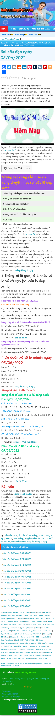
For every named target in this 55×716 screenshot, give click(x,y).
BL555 (17, 640)
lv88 (42, 618)
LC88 (3, 621)
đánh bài (39, 621)
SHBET (37, 637)
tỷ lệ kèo (10, 655)
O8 (18, 618)
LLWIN (22, 618)
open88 (9, 618)
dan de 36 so (25, 535)
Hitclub (28, 612)
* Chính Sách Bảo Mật (10, 696)
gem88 (3, 631)
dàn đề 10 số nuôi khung (25, 441)
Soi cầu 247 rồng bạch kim (25, 672)
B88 (2, 637)
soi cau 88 (5, 541)
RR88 (13, 618)
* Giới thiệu (6, 691)
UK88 (13, 631)
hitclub (34, 625)
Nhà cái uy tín (14, 637)
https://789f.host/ (35, 655)
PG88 (45, 658)
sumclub (45, 631)
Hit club (9, 658)
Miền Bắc (6, 34)
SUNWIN (24, 631)
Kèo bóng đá (47, 634)
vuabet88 (4, 615)
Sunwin (41, 615)
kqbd (12, 628)
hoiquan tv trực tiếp (6, 649)
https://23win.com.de (35, 631)
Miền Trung (19, 34)
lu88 (19, 658)
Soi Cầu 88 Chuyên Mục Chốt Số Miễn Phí (25, 43)
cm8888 (3, 655)
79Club (16, 621)
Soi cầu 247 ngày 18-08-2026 (17, 582)
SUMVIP (10, 621)
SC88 (32, 637)
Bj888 (35, 615)
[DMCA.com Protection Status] (27, 712)
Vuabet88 (15, 612)
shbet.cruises (48, 652)
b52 (44, 621)
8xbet (15, 646)
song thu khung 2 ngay (37, 541)
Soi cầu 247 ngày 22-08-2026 (17, 558)
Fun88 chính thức (29, 640)
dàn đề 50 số (21, 481)
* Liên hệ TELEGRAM (10, 694)
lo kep (34, 535)
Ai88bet (4, 612)
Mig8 (10, 612)
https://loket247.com (9, 38)
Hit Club (22, 612)
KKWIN (49, 655)
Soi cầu (12, 28)
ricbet (43, 628)
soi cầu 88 (31, 234)
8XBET (15, 655)
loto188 (25, 646)
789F (14, 649)
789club (33, 621)
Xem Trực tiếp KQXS (41, 28)
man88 (28, 658)
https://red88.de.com (7, 634)
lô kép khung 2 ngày (24, 270)
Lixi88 (38, 652)
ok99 (20, 615)
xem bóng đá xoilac (19, 652)
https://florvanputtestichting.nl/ (10, 643)
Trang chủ (4, 43)
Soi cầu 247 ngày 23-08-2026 (17, 553)
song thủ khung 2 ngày (25, 386)
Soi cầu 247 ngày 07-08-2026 (17, 606)
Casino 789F (30, 649)
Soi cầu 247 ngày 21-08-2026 (17, 564)
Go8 (42, 652)
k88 (23, 658)
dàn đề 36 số (21, 337)
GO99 (3, 618)
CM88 (32, 618)
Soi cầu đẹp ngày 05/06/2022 (16, 54)
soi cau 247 (47, 538)
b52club (17, 628)
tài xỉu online (46, 625)
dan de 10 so (11, 535)
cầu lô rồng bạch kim (23, 493)
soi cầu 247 (10, 150)
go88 (22, 628)
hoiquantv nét (33, 646)
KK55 (22, 640)
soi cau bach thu (18, 541)
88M (31, 615)
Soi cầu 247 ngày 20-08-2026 (17, 570)
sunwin (27, 621)
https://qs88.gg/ (13, 615)
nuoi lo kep (18, 538)
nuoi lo (9, 538)
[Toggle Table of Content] (27, 168)
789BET (39, 612)
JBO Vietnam (39, 640)
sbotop (22, 643)
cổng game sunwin (30, 643)
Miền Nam (33, 34)
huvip (40, 658)
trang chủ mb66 (45, 637)
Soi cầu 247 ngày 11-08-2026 (17, 588)
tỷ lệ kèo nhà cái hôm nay (22, 634)
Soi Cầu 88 (24, 28)
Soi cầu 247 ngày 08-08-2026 (17, 600)
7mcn (50, 631)
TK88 (19, 646)
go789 (33, 634)
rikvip (32, 628)
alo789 (40, 643)
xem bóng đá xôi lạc (41, 649)
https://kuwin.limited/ (7, 640)
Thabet (7, 637)
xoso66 (26, 615)
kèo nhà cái (46, 612)
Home (4, 28)
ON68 (37, 618)
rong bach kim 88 (33, 538)
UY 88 (10, 646)
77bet (18, 631)
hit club (3, 658)
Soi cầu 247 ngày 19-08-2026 (17, 576)
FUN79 (26, 655)
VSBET (20, 655)
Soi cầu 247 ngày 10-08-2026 (17, 594)
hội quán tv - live (43, 646)
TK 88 (5, 646)
